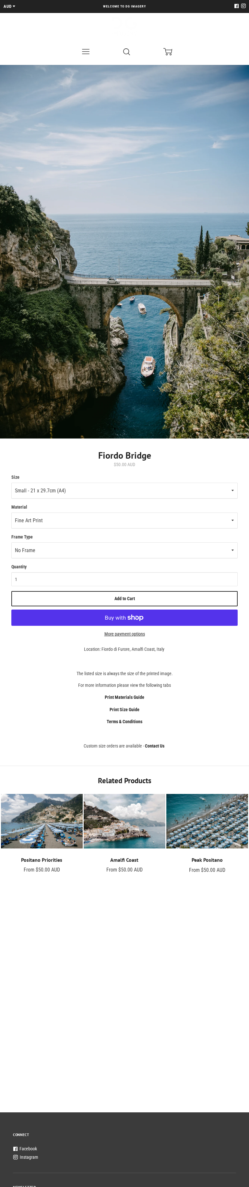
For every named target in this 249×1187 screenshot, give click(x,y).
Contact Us (154, 745)
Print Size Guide (124, 709)
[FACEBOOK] (236, 6)
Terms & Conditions (124, 721)
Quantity (19, 566)
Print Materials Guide (124, 697)
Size (15, 477)
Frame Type (22, 536)
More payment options (124, 634)
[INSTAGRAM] (242, 6)
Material (19, 507)
